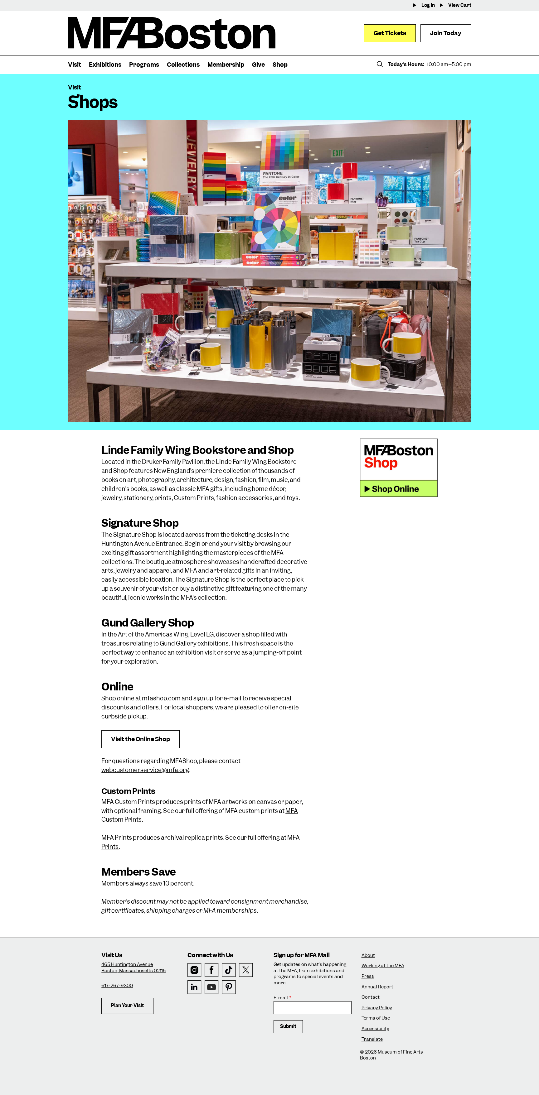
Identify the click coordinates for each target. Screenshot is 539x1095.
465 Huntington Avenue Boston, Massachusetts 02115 (133, 967)
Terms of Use (376, 1018)
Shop (280, 65)
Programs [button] (144, 65)
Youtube (212, 987)
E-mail (281, 998)
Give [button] (258, 65)
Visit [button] (74, 65)
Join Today (445, 33)
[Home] (171, 33)
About (368, 955)
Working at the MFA (383, 966)
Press (368, 976)
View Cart (459, 5)
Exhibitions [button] (105, 65)
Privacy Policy (377, 1008)
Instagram (194, 970)
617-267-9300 (117, 985)
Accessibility (375, 1029)
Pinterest (229, 987)
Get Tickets (390, 33)
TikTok (229, 970)
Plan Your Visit (127, 1005)
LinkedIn (194, 987)
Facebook (212, 970)
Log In (428, 5)
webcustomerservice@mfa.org (145, 770)
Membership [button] (225, 65)
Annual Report (377, 987)
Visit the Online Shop (140, 739)
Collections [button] (183, 65)
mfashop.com (161, 698)
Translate (372, 1039)
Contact (371, 997)
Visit (74, 87)
